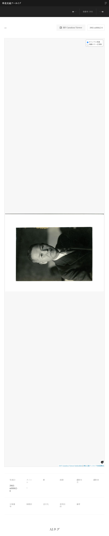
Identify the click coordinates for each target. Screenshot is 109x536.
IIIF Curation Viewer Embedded (70, 466)
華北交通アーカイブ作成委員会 (93, 466)
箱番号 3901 (88, 11)
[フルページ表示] (8, 52)
